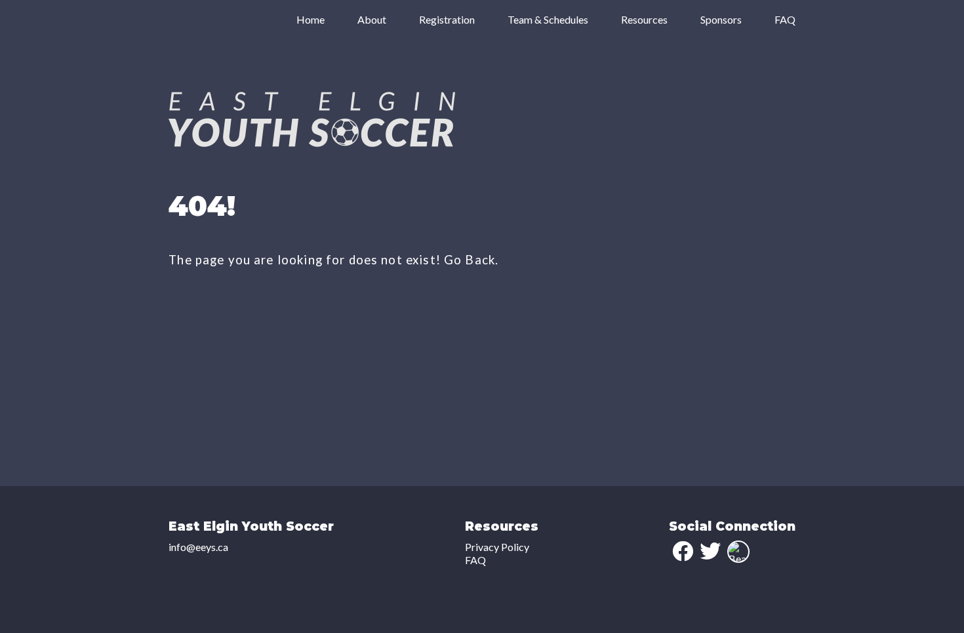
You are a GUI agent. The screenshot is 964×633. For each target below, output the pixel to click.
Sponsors (721, 19)
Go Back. (471, 260)
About (371, 19)
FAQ (784, 19)
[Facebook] (682, 551)
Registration (447, 19)
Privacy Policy (497, 547)
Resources (644, 19)
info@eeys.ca (198, 547)
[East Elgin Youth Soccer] (312, 142)
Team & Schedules (548, 19)
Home (310, 19)
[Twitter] (710, 551)
